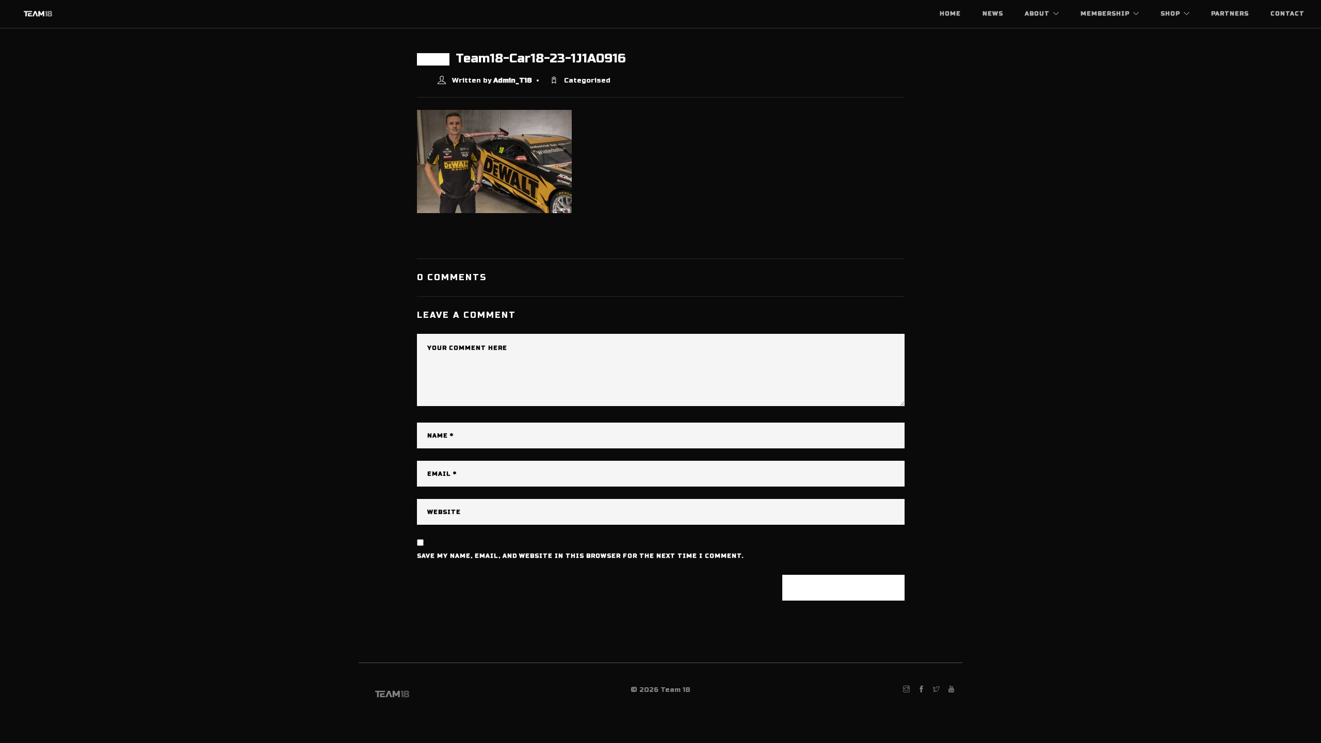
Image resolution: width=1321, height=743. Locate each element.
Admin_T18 (512, 80)
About (1037, 13)
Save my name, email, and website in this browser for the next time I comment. (580, 556)
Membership (1105, 13)
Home (950, 13)
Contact (1287, 13)
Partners (1230, 13)
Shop (1170, 13)
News (992, 13)
